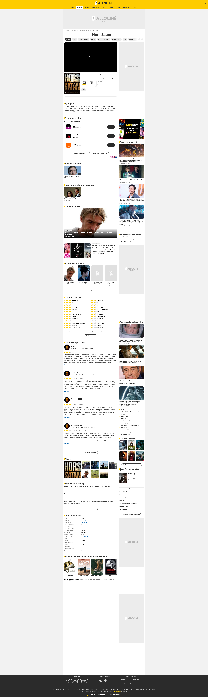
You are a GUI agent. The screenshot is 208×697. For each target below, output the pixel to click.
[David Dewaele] (70, 273)
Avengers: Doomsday (124, 497)
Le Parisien (101, 323)
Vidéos (112, 7)
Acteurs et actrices (74, 263)
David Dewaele (88, 78)
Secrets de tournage (75, 483)
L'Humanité (75, 318)
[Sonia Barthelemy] (111, 273)
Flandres (70, 575)
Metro (99, 325)
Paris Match (75, 309)
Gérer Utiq (148, 689)
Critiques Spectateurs (76, 342)
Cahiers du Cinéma (77, 302)
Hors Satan (126, 241)
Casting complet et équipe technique (90, 291)
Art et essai (125, 429)
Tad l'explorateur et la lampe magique (128, 503)
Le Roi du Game (123, 506)
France (82, 518)
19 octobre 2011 (85, 74)
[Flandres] (70, 567)
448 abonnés (74, 374)
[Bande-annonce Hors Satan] (72, 83)
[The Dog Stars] (123, 478)
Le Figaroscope (76, 321)
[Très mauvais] (94, 318)
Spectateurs (92, 81)
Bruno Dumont (87, 76)
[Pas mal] (94, 302)
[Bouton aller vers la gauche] (139, 39)
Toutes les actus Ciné (132, 230)
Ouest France (102, 311)
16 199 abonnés (75, 427)
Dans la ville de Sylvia (97, 575)
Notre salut (122, 494)
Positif (73, 311)
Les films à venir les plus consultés (132, 514)
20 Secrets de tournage (90, 508)
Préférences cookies (99, 689)
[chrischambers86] (67, 426)
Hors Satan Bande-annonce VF (71, 177)
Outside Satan (127, 239)
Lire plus (67, 365)
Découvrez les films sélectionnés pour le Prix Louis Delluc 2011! (103, 246)
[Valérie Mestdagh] (97, 273)
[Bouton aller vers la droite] (142, 39)
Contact (53, 689)
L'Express (101, 321)
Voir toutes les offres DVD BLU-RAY (99, 153)
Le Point (100, 307)
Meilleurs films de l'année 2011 (87, 579)
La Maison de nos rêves (125, 489)
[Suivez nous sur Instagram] (77, 681)
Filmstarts (122, 679)
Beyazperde (122, 681)
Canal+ (135, 7)
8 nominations (84, 522)
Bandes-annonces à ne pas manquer (131, 464)
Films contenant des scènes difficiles (131, 425)
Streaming (95, 7)
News (72, 7)
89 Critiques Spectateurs (90, 452)
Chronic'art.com (76, 314)
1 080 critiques (82, 374)
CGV (83, 689)
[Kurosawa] (67, 400)
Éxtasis (111, 575)
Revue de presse (97, 331)
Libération (74, 307)
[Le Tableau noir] (84, 567)
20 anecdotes (84, 534)
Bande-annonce (132, 479)
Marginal (124, 423)
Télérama (100, 300)
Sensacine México (129, 684)
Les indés (126, 7)
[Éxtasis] (111, 567)
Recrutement (69, 689)
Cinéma (79, 7)
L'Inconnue (122, 500)
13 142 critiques (83, 427)
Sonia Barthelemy (111, 282)
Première (100, 314)
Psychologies (126, 434)
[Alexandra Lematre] (84, 273)
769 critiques (81, 348)
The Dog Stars (131, 473)
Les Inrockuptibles (103, 309)
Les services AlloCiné (140, 689)
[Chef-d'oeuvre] (67, 300)
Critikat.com (75, 316)
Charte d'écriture (130, 689)
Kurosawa (74, 399)
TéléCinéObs (101, 316)
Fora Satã (125, 236)
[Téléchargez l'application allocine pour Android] (106, 680)
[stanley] (67, 347)
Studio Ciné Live (76, 327)
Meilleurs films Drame (101, 579)
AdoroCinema (135, 681)
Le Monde (74, 325)
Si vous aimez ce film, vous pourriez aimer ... (87, 556)
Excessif (100, 318)
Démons (124, 427)
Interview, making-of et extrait (79, 185)
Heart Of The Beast (124, 492)
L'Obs (73, 305)
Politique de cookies (89, 689)
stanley (73, 346)
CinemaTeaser (102, 302)
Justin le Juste (123, 509)
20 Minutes (75, 300)
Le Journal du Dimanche (78, 323)
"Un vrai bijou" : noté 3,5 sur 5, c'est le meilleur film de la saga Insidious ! (131, 180)
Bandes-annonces (74, 163)
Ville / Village (126, 432)
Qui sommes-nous (60, 689)
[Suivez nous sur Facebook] (68, 681)
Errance (124, 418)
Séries (87, 7)
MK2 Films (83, 520)
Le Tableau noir (83, 575)
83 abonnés (74, 348)
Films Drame (82, 30)
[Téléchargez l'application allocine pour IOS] (101, 680)
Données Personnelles (111, 689)
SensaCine (135, 679)
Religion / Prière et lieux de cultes (130, 412)
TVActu (104, 7)
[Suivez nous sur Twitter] (73, 681)
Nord (123, 414)
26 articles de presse (90, 335)
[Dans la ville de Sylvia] (97, 567)
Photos (68, 459)
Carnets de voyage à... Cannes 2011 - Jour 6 (70, 198)
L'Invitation (122, 486)
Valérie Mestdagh (108, 78)
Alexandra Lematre (98, 78)
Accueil (66, 30)
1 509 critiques (82, 401)
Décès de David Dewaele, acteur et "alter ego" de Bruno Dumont (88, 233)
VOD (119, 7)
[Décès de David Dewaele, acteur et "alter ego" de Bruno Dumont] (90, 223)
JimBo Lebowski (76, 373)
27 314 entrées (84, 536)
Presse (84, 81)
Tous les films (75, 30)
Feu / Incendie (125, 420)
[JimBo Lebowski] (67, 373)
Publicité (75, 689)
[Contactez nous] (86, 681)
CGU (79, 689)
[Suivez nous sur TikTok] (82, 681)
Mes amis (100, 81)
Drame (102, 74)
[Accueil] (104, 3)
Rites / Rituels (125, 416)
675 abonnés (74, 401)
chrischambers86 (76, 425)
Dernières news (72, 206)
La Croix (100, 305)
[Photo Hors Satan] (72, 469)
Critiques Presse (73, 297)
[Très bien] (67, 314)
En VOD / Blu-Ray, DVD (72, 121)
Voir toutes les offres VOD (80, 153)
